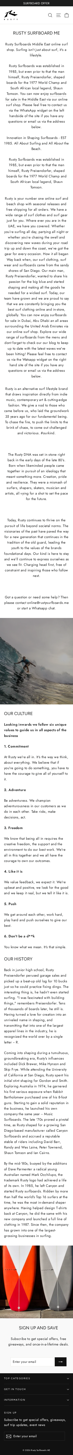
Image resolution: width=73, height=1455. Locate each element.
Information (14, 1399)
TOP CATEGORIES (17, 1378)
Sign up (10, 1412)
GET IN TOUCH (15, 1389)
